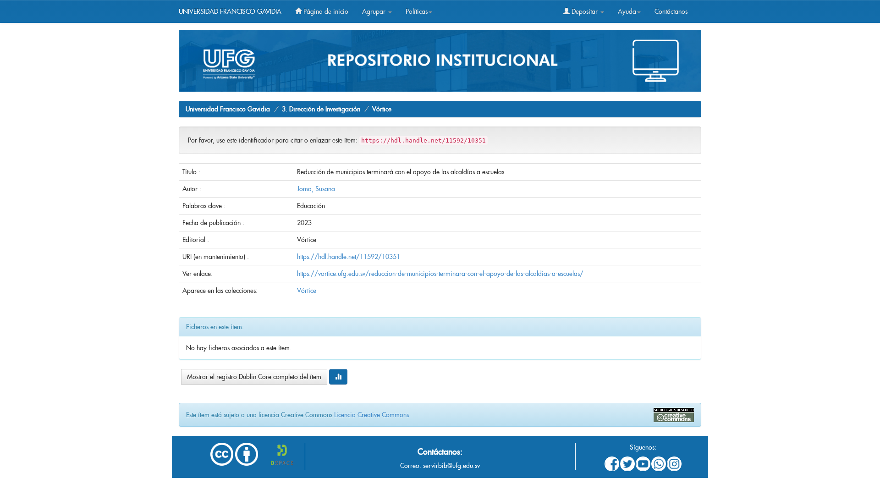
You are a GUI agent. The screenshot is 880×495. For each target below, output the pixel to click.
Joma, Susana (316, 189)
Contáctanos (671, 11)
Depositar (585, 11)
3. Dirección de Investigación (321, 109)
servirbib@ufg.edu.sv (451, 466)
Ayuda (627, 11)
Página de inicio (325, 11)
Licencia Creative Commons (371, 415)
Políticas (417, 11)
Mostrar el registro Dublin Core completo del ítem (254, 377)
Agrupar (374, 11)
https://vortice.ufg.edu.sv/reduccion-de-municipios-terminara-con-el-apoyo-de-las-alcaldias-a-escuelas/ (440, 274)
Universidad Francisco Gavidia (228, 109)
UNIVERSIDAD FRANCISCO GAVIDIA (230, 11)
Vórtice (381, 109)
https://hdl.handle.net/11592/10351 (348, 257)
